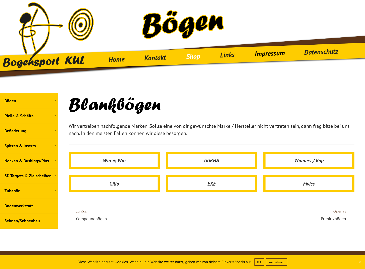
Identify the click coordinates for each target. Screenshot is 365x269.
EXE (211, 183)
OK (259, 262)
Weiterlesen (277, 262)
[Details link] (114, 159)
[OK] (360, 262)
